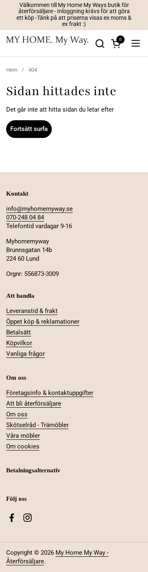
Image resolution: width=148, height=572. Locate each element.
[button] (100, 43)
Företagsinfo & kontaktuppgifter (49, 393)
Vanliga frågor (25, 353)
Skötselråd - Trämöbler (37, 425)
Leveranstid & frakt (32, 311)
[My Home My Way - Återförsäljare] (47, 43)
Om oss (17, 414)
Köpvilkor (19, 343)
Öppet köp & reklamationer (42, 321)
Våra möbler (23, 435)
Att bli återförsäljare (33, 403)
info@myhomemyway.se (39, 208)
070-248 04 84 (25, 217)
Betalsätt (18, 332)
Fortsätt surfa (29, 129)
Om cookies (22, 446)
